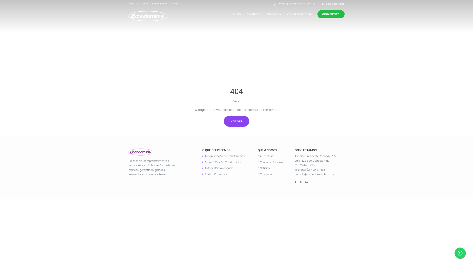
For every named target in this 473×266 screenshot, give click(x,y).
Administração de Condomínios (225, 156)
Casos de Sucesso (299, 14)
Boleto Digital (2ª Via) (165, 4)
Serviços (273, 14)
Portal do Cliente (138, 4)
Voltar (236, 121)
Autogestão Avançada (219, 168)
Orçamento (331, 14)
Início (237, 14)
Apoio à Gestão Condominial (223, 162)
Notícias (265, 168)
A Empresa (254, 14)
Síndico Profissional (217, 174)
